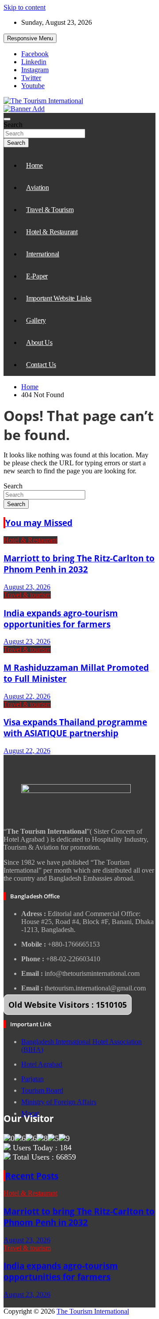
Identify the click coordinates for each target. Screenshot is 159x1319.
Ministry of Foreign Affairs (58, 1102)
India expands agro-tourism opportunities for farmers (61, 618)
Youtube (33, 85)
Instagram (35, 69)
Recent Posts (31, 1175)
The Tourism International (93, 1311)
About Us (39, 342)
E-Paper (37, 276)
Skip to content (24, 7)
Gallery (36, 320)
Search (13, 124)
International (42, 254)
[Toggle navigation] (7, 119)
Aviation (37, 187)
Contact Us (41, 364)
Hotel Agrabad (41, 1064)
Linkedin (33, 62)
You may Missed (38, 522)
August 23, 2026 (27, 587)
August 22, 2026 (27, 696)
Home (34, 165)
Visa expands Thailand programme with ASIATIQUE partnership (75, 727)
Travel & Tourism (49, 209)
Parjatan (32, 1079)
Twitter (31, 77)
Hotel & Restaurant (52, 232)
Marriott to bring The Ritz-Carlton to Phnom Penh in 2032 (79, 564)
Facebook (35, 54)
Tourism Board (42, 1090)
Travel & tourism (27, 595)
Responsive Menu (30, 38)
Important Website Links (58, 298)
